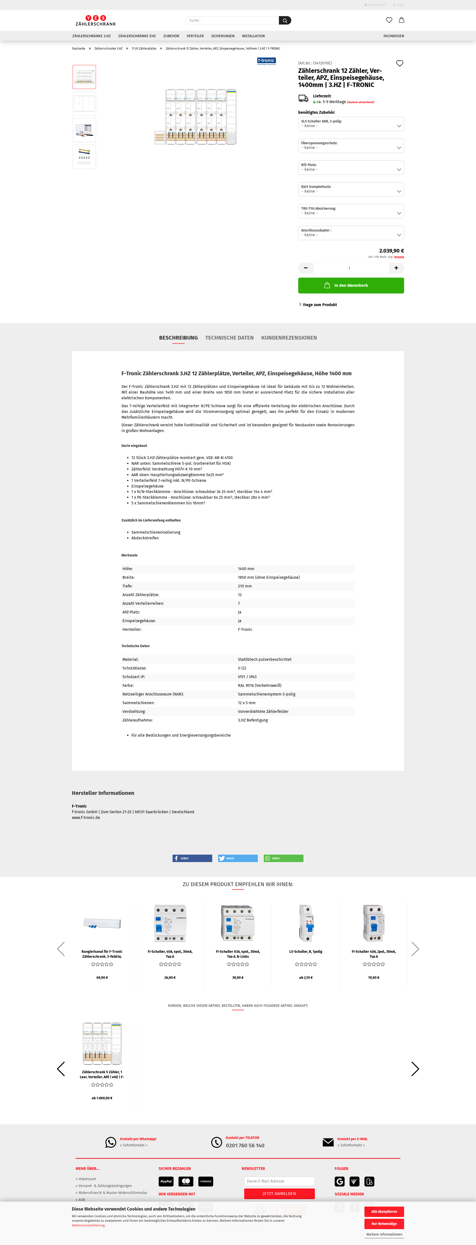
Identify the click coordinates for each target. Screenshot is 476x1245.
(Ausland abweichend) (360, 102)
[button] (401, 20)
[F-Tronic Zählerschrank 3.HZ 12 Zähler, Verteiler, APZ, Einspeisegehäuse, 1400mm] (195, 116)
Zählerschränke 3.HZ (91, 36)
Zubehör (171, 36)
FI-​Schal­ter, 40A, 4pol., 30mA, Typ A (170, 954)
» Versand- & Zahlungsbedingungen (104, 1186)
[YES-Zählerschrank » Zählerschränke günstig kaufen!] (95, 20)
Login (399, 5)
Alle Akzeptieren (384, 1212)
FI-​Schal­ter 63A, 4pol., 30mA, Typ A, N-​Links (238, 954)
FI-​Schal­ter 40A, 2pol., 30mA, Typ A (374, 954)
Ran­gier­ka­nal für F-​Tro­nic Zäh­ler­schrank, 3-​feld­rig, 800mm (102, 954)
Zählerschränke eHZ (137, 36)
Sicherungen (223, 36)
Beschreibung (178, 337)
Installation (253, 36)
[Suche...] (285, 20)
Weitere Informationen (384, 1234)
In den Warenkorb (351, 285)
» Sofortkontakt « (134, 1145)
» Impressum (86, 1179)
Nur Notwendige (384, 1224)
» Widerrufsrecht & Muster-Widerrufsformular (111, 1193)
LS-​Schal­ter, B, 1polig (305, 952)
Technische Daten (229, 337)
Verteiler (195, 36)
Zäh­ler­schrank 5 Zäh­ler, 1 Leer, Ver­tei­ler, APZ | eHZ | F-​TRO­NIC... (102, 1074)
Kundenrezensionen (289, 337)
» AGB (80, 1200)
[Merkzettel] (389, 20)
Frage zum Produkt (320, 304)
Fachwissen (394, 36)
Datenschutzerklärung (88, 1225)
